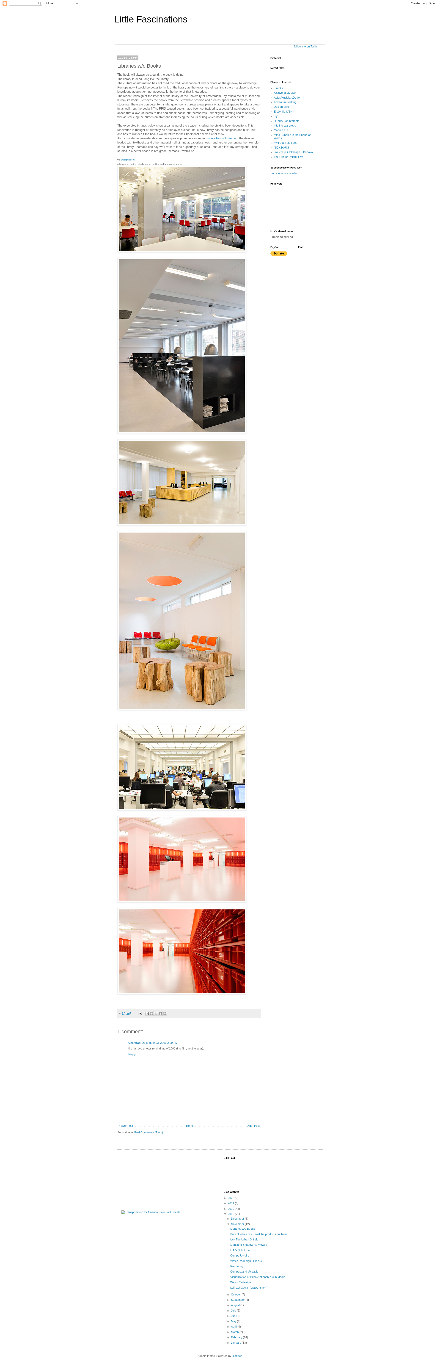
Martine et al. (282, 130)
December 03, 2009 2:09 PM (160, 1042)
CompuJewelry (239, 1255)
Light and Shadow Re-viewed (248, 1244)
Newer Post (125, 1125)
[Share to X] (156, 1013)
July (234, 1310)
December (238, 1218)
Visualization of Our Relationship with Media (257, 1277)
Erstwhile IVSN (283, 111)
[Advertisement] (144, 1179)
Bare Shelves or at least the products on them (258, 1234)
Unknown (134, 1042)
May (234, 1321)
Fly (276, 116)
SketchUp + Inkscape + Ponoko (293, 152)
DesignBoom (128, 159)
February (237, 1337)
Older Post (253, 1125)
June (234, 1315)
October (236, 1294)
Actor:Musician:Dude (287, 97)
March (235, 1332)
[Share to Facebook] (160, 1013)
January (236, 1342)
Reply (132, 1054)
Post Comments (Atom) (148, 1132)
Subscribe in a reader (283, 173)
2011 (231, 1203)
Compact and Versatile (244, 1271)
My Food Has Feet (285, 142)
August (235, 1305)
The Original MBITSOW (288, 157)
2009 (231, 1214)
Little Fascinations (151, 19)
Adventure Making (285, 102)
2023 (231, 1198)
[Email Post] (140, 1013)
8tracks (278, 88)
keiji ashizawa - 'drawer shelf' (248, 1287)
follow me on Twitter (306, 46)
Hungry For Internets (286, 121)
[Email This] (147, 1013)
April (234, 1326)
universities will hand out (222, 138)
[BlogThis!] (151, 1013)
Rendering (237, 1266)
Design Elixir (282, 106)
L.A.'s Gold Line (240, 1250)
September (238, 1299)
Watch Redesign (240, 1282)
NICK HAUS (281, 147)
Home (190, 1125)
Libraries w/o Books (242, 1228)
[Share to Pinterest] (164, 1013)
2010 (231, 1208)
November (238, 1224)
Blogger (237, 1356)
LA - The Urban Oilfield (244, 1239)
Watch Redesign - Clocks (246, 1261)
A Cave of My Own (285, 92)
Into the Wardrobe (285, 125)
